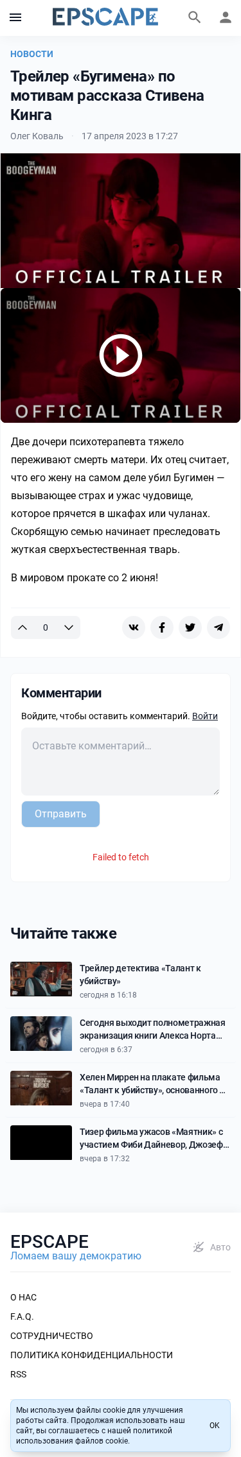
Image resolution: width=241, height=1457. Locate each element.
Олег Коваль (37, 136)
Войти (205, 716)
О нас (23, 1297)
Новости (31, 54)
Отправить (61, 814)
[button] (15, 18)
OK (215, 1425)
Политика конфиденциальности (91, 1355)
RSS (18, 1374)
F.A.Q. (22, 1316)
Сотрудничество (51, 1336)
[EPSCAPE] (105, 18)
